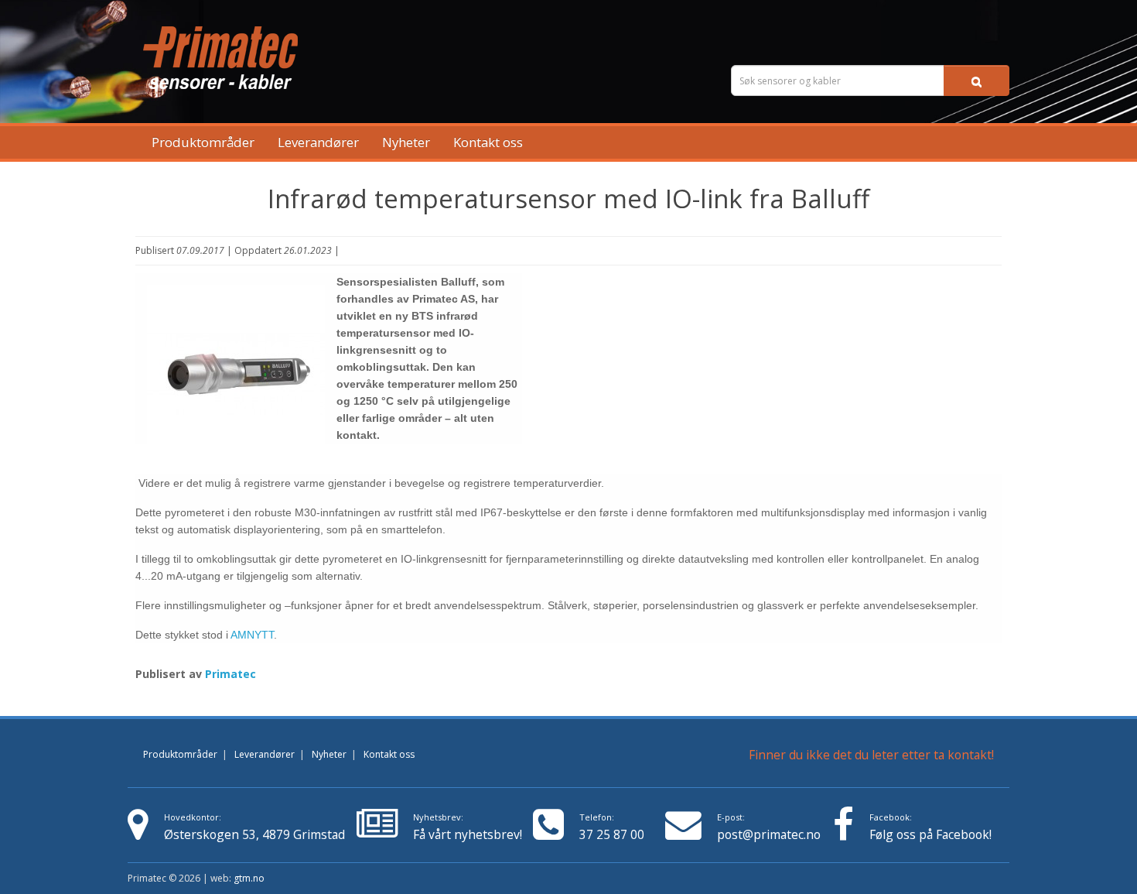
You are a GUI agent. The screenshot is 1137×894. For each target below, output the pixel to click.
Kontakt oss (488, 142)
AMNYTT (252, 635)
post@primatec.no (769, 834)
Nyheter (406, 142)
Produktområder (203, 142)
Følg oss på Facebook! (930, 834)
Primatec (230, 673)
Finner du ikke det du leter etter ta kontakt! (871, 754)
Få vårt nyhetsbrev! (467, 827)
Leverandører (318, 142)
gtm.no (249, 878)
